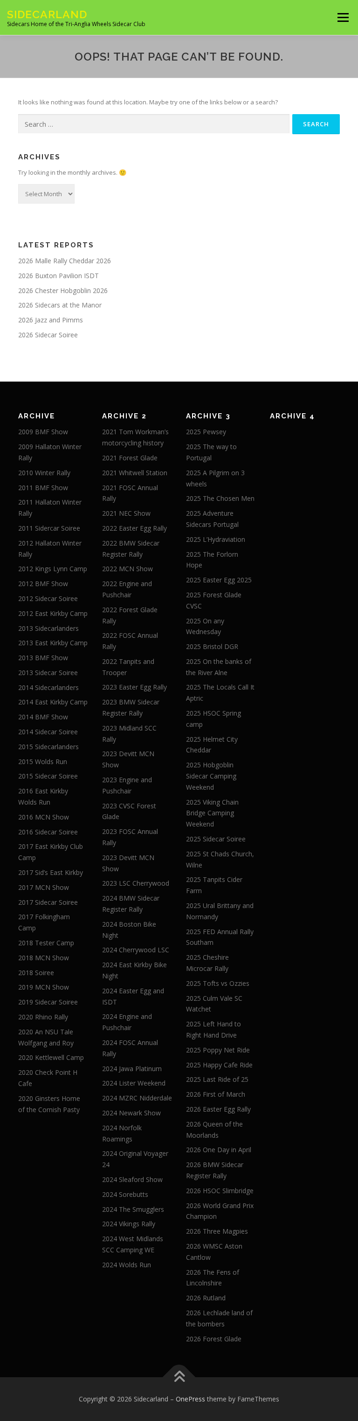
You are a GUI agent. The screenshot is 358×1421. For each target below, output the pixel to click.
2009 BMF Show (43, 431)
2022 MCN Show (127, 568)
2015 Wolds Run (42, 761)
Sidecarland (47, 14)
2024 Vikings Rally (128, 1223)
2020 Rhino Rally (43, 1016)
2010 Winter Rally (44, 472)
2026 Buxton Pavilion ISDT (58, 275)
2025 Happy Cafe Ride (219, 1064)
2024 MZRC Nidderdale (137, 1097)
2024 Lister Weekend (133, 1083)
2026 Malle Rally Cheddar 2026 (64, 260)
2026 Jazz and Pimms (50, 319)
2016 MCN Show (43, 817)
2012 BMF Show (43, 583)
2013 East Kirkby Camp (53, 642)
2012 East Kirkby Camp (53, 613)
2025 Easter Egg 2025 (219, 579)
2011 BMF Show (43, 487)
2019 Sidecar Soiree (48, 1001)
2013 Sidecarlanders (48, 628)
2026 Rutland (206, 1297)
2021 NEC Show (126, 513)
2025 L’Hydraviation (215, 539)
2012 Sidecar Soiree (48, 598)
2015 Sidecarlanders (48, 746)
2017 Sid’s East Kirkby (50, 872)
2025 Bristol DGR (212, 646)
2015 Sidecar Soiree (48, 776)
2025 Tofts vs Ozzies (217, 983)
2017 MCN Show (43, 887)
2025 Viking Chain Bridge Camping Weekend (212, 813)
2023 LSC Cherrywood (135, 883)
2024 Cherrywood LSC (135, 949)
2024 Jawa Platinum (132, 1068)
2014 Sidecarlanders (48, 687)
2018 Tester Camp (46, 942)
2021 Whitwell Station (134, 472)
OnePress (190, 1398)
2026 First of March (215, 1094)
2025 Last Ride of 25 (217, 1079)
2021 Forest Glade (130, 457)
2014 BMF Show (43, 716)
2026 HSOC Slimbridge (220, 1190)
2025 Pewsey (206, 431)
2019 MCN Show (43, 987)
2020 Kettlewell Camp (51, 1057)
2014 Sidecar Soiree (48, 731)
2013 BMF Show (43, 657)
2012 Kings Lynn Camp (52, 568)
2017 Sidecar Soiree (48, 902)
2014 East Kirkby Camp (53, 701)
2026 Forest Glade (213, 1338)
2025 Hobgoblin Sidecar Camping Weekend (211, 776)
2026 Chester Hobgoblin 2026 (63, 290)
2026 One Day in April (218, 1149)
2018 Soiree (36, 972)
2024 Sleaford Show (132, 1179)
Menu (343, 17)
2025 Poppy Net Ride (218, 1049)
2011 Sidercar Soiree (49, 528)
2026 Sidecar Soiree (48, 334)
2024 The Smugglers (133, 1209)
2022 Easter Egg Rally (134, 528)
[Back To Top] (179, 1377)
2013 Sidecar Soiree (48, 672)
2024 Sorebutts (125, 1194)
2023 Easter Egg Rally (134, 687)
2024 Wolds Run (126, 1264)
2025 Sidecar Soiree (216, 838)
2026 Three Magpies (217, 1231)
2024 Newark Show (131, 1112)
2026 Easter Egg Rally (218, 1109)
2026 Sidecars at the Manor (60, 305)
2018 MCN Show (43, 957)
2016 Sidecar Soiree (48, 831)
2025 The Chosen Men (220, 498)
